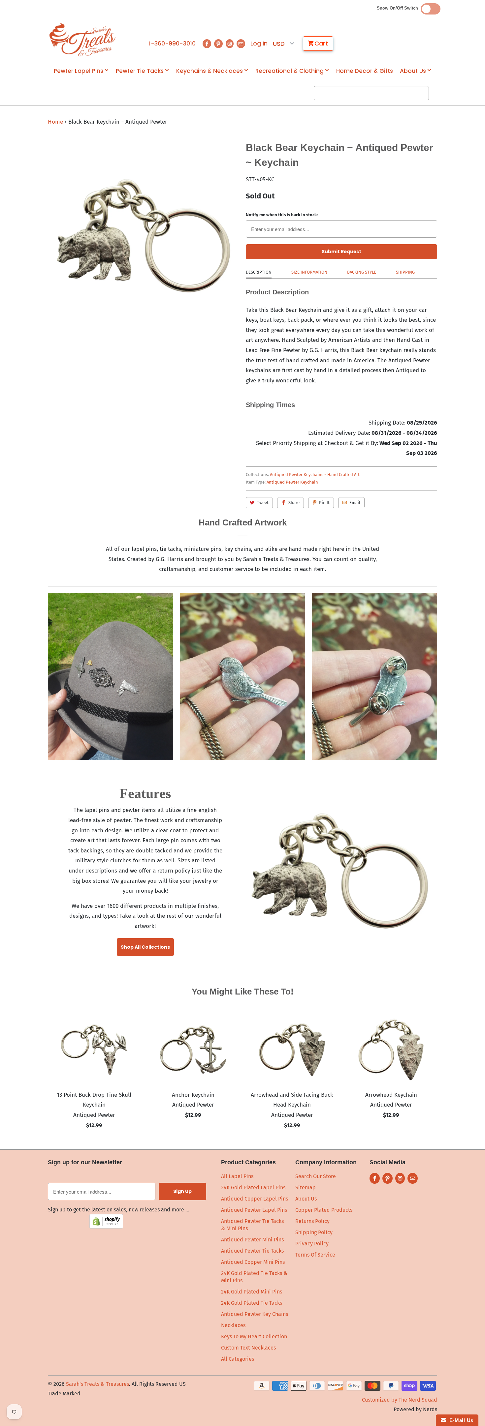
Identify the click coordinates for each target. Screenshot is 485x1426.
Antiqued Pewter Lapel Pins (254, 1210)
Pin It (324, 502)
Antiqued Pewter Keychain (292, 482)
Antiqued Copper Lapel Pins (254, 1199)
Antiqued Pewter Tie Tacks (252, 1251)
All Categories (237, 1359)
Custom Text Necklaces (248, 1348)
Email (354, 502)
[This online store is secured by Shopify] (106, 1227)
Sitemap (305, 1187)
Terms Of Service (315, 1255)
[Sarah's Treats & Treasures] (82, 39)
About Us (413, 71)
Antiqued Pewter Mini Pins (252, 1239)
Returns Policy (312, 1221)
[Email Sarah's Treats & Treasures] (241, 43)
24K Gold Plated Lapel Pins (253, 1187)
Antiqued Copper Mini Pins (253, 1262)
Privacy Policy (312, 1243)
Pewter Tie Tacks (140, 71)
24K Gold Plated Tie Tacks (251, 1303)
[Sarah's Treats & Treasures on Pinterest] (218, 43)
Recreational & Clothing (289, 71)
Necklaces (233, 1325)
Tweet (263, 502)
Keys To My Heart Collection (254, 1336)
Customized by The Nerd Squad (399, 1400)
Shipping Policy (314, 1232)
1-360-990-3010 (172, 43)
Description (259, 272)
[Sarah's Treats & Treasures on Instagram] (230, 43)
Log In (259, 43)
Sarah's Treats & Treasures (97, 1384)
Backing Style (361, 272)
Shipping (405, 272)
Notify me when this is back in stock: (282, 214)
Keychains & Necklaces (209, 71)
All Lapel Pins (237, 1176)
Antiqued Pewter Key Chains (254, 1314)
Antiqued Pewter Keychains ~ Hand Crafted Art (315, 474)
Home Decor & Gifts (364, 71)
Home (55, 121)
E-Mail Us (459, 1420)
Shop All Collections (145, 947)
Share (294, 502)
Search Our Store (315, 1176)
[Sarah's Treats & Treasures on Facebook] (207, 43)
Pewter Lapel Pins (78, 71)
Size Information (309, 272)
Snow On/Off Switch (399, 8)
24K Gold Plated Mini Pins (251, 1292)
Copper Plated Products (323, 1210)
